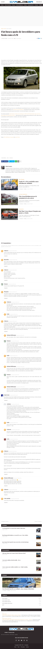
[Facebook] (38, 38)
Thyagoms (6, 291)
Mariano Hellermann (11, 335)
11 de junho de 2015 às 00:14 (15, 374)
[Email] (41, 38)
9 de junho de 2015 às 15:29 (14, 395)
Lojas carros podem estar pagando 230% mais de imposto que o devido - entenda (17, 619)
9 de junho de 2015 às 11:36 (12, 284)
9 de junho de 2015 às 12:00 (13, 321)
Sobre (19, 646)
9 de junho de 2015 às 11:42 (13, 291)
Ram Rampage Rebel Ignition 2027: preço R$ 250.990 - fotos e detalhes (15, 535)
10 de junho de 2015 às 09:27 (16, 429)
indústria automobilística (18, 109)
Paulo (8, 314)
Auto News (17, 137)
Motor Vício (4, 613)
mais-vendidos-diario (21, 600)
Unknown (6, 250)
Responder (6, 266)
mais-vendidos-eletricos (21, 601)
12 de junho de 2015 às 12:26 (20, 386)
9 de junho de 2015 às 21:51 (17, 478)
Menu (3, 1)
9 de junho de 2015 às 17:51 (13, 314)
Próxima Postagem (38, 521)
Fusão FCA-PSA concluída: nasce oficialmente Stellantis (29, 182)
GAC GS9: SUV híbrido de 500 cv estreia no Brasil (11, 615)
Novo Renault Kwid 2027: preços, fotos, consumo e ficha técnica (13, 528)
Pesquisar (38, 1)
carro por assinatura (23, 194)
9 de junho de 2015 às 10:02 (13, 250)
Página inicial (3, 28)
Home (2, 5)
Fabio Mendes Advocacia (6, 618)
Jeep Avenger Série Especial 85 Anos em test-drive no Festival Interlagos (15, 542)
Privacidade (23, 646)
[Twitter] (39, 38)
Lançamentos (30, 5)
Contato (36, 5)
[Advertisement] (21, 16)
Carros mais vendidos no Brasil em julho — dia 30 (11, 560)
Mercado (11, 157)
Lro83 (8, 439)
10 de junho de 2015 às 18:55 (15, 498)
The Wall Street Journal (9, 137)
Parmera (6, 284)
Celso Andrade (7, 498)
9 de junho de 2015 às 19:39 (20, 366)
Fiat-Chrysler (9, 28)
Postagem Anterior (5, 521)
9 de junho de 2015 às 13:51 (20, 335)
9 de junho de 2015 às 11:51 (15, 302)
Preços (13, 5)
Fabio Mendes (8, 166)
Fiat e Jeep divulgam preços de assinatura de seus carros (28, 197)
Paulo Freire (6, 395)
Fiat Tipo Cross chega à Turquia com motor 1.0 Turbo (30, 212)
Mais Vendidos (8, 5)
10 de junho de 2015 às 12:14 (14, 439)
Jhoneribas (6, 259)
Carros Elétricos (19, 5)
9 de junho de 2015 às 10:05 (13, 259)
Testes (25, 5)
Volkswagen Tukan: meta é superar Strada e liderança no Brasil (13, 553)
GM (7, 157)
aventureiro (21, 209)
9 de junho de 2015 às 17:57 (13, 355)
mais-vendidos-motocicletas (21, 603)
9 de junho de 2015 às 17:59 (14, 422)
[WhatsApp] (16, 161)
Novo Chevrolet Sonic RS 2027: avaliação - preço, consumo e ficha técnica (18, 589)
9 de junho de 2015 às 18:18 (12, 451)
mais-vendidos (21, 598)
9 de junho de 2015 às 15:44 (15, 404)
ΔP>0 (21, 605)
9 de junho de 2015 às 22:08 (13, 489)
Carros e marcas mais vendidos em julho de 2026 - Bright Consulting (14, 567)
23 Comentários (18, 38)
